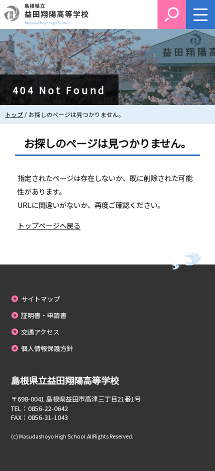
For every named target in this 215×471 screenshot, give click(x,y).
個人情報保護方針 (47, 348)
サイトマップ (40, 299)
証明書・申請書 (43, 315)
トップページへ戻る (49, 225)
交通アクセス (40, 331)
